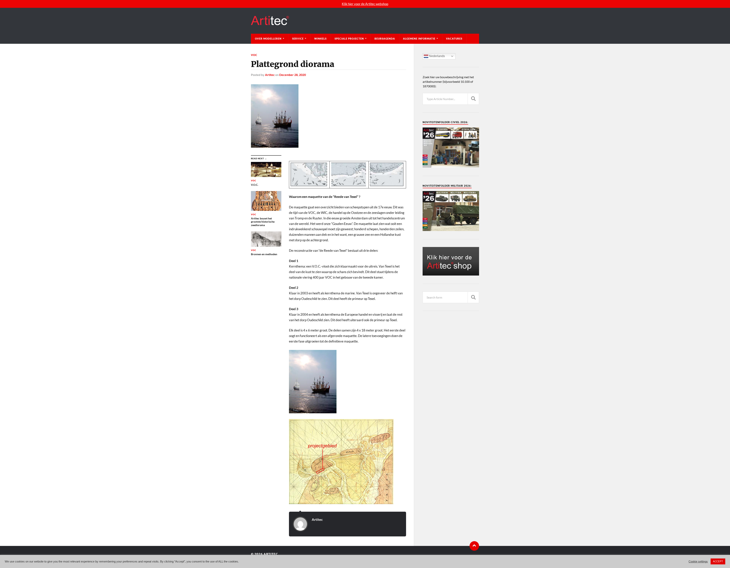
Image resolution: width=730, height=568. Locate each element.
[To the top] (474, 546)
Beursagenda (385, 38)
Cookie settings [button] (698, 561)
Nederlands (436, 56)
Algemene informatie (419, 38)
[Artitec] (365, 20)
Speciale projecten (349, 38)
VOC (254, 55)
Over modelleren (268, 38)
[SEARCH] (473, 99)
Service (298, 38)
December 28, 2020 (292, 74)
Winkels (320, 38)
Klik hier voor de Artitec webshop (365, 4)
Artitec (270, 74)
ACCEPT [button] (718, 561)
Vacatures (454, 38)
